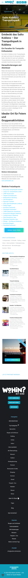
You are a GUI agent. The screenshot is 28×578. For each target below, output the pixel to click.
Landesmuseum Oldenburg (10, 215)
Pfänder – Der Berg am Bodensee (12, 221)
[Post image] (5, 261)
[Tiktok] (23, 2)
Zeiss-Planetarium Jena (9, 217)
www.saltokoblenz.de (7, 180)
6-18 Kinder (19, 270)
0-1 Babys (12, 258)
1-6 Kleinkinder (18, 258)
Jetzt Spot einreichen (14, 567)
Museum (19, 325)
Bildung (22, 307)
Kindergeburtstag (13, 261)
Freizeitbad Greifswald (9, 225)
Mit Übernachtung (14, 274)
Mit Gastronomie (13, 273)
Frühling (14, 259)
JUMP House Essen (8, 193)
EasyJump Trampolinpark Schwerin (13, 189)
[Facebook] (20, 2)
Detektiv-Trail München (15, 305)
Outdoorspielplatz (13, 262)
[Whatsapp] (25, 2)
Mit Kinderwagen (21, 273)
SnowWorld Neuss (14, 268)
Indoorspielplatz (19, 322)
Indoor (14, 322)
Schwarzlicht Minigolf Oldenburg (12, 213)
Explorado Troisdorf (8, 201)
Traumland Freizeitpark (15, 294)
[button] (3, 575)
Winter (15, 276)
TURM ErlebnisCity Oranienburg (11, 211)
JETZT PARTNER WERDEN (11, 374)
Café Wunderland (8, 199)
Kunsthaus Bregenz (8, 223)
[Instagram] (18, 2)
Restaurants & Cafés (14, 326)
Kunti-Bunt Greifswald (9, 207)
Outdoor (19, 261)
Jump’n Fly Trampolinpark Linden (12, 191)
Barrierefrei (15, 284)
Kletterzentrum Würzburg (10, 197)
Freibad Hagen (7, 205)
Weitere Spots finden (14, 230)
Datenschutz (14, 568)
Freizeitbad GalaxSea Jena (10, 219)
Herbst (18, 259)
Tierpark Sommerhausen (10, 195)
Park (23, 274)
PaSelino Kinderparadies (16, 317)
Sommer (20, 262)
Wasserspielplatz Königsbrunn (17, 256)
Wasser (11, 264)
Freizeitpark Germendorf (9, 209)
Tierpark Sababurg (14, 281)
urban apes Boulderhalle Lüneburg (12, 203)
